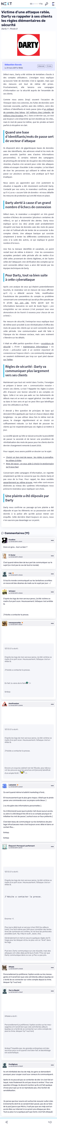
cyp (10, 573)
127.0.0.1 (12, 591)
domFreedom (14, 703)
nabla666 (12, 785)
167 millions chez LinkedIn (38, 112)
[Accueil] (6, 3)
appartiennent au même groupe (17, 482)
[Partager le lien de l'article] (6, 1122)
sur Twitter (8, 359)
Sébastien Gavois (13, 64)
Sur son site (22, 302)
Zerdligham (13, 1064)
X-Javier (12, 555)
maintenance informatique (35, 346)
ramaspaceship (15, 623)
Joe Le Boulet (14, 990)
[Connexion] (46, 4)
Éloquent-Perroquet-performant (22, 846)
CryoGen (12, 540)
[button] (53, 3)
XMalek (11, 967)
